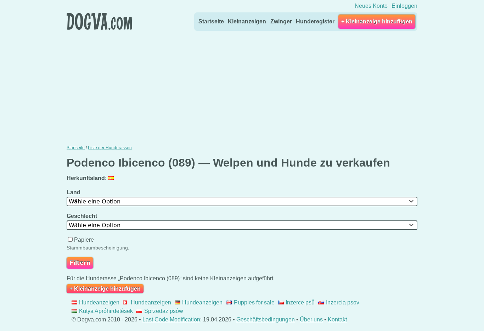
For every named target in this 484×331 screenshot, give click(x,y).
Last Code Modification (171, 319)
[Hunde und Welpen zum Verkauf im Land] (112, 178)
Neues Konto (371, 6)
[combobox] (242, 201)
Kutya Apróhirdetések (106, 311)
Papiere (84, 240)
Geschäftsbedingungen (265, 319)
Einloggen (404, 6)
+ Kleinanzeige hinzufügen (376, 21)
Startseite (211, 21)
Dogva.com (99, 21)
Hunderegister (315, 21)
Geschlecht (83, 216)
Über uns (311, 319)
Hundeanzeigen (99, 302)
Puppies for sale (254, 302)
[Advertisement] (242, 86)
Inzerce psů (300, 302)
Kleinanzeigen (247, 21)
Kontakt (337, 319)
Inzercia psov (342, 302)
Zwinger (281, 21)
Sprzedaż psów (163, 311)
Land (74, 192)
